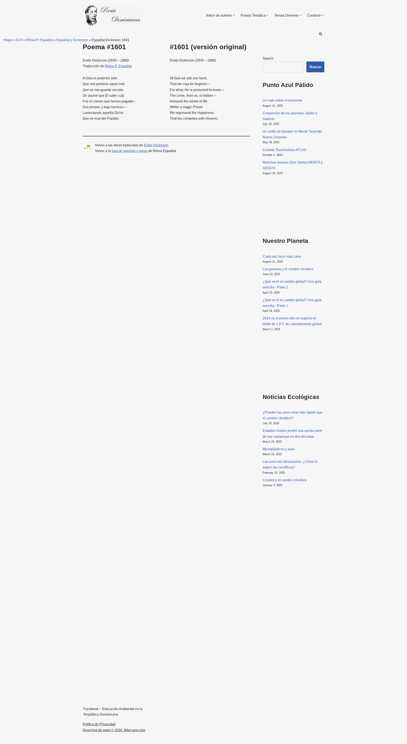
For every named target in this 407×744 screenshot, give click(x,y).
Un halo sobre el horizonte (282, 100)
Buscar (315, 67)
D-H (19, 40)
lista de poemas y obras (129, 151)
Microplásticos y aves (279, 449)
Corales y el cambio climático (285, 480)
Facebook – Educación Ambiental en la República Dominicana (113, 711)
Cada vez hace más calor (282, 256)
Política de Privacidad (99, 724)
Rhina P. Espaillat (39, 40)
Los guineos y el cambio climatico (288, 269)
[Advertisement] (284, 205)
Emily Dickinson (156, 145)
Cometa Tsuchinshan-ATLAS (284, 150)
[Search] (320, 33)
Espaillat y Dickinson (72, 40)
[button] (234, 15)
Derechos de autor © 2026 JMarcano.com (114, 730)
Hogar (6, 40)
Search (268, 58)
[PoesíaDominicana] (112, 15)
